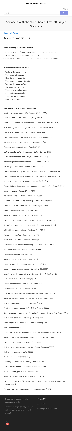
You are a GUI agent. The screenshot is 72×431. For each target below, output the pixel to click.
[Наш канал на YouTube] (7, 423)
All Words (14, 33)
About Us (41, 404)
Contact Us (41, 399)
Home (6, 33)
